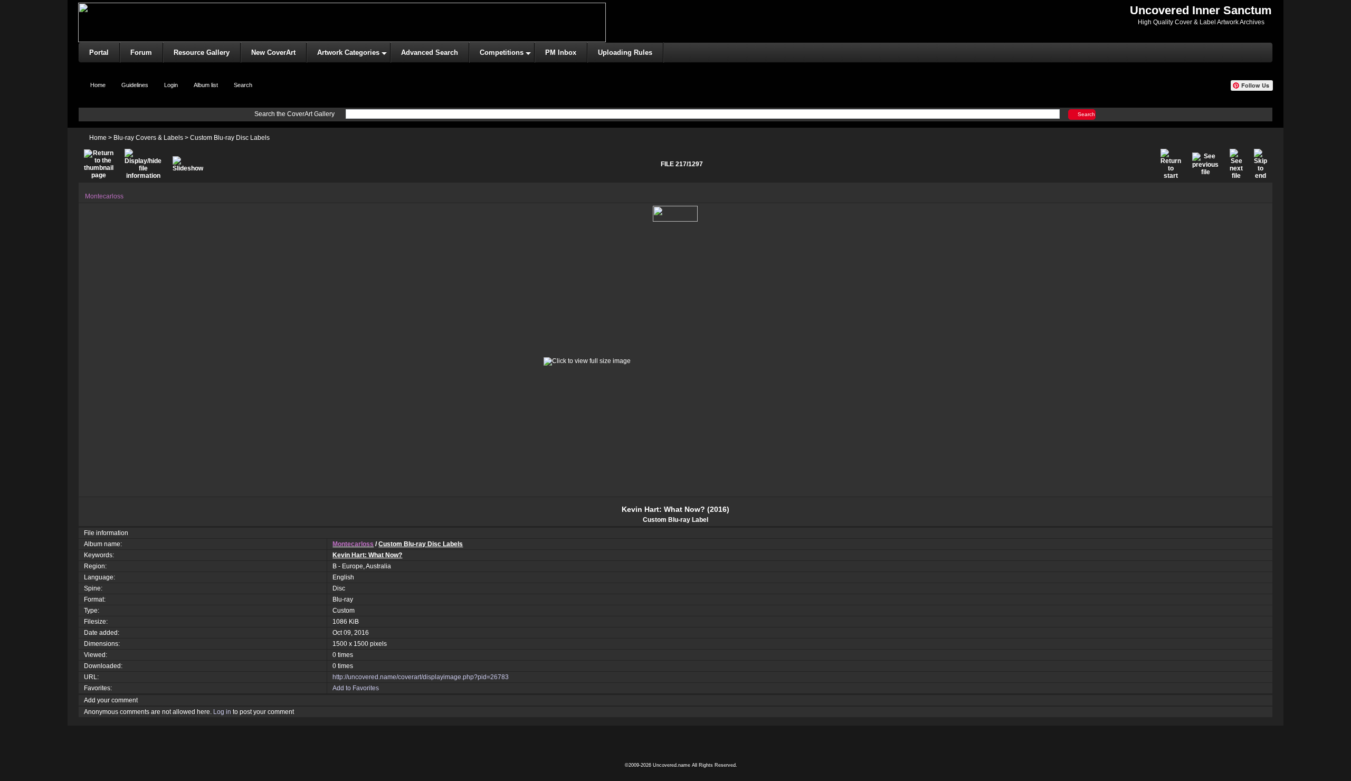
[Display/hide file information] (143, 164)
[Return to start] (1170, 164)
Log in (222, 712)
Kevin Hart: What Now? (367, 555)
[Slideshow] (187, 164)
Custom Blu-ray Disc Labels (230, 137)
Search (1086, 114)
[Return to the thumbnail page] (99, 164)
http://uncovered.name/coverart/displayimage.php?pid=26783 (420, 677)
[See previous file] (1205, 164)
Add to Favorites (355, 688)
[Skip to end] (1260, 164)
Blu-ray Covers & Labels (148, 137)
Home (98, 137)
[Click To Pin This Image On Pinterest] (675, 213)
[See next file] (1236, 164)
